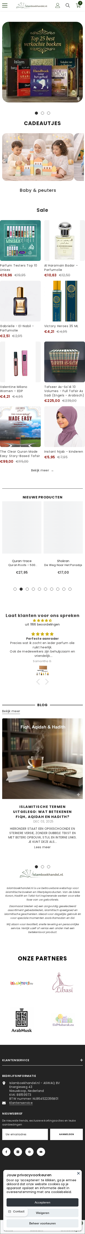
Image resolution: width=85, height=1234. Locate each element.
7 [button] (51, 589)
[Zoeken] (67, 5)
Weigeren (42, 1213)
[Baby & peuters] (38, 157)
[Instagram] (18, 1152)
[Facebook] (6, 1152)
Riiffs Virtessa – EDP (22, 565)
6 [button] (45, 589)
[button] (39, 682)
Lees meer (42, 847)
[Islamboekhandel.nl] (42, 62)
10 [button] (69, 589)
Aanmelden (66, 1134)
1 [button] (36, 113)
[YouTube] (41, 1152)
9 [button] (63, 589)
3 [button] (48, 113)
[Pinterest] (29, 1152)
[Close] (78, 1173)
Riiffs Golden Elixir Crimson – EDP (63, 565)
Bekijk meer (42, 470)
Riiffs (22, 561)
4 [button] (33, 589)
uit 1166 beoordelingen (42, 624)
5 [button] (39, 589)
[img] (42, 620)
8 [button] (57, 589)
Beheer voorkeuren (42, 1223)
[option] (42, 63)
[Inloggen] (57, 5)
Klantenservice (21, 1103)
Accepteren (42, 1202)
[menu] (4, 5)
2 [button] (42, 113)
